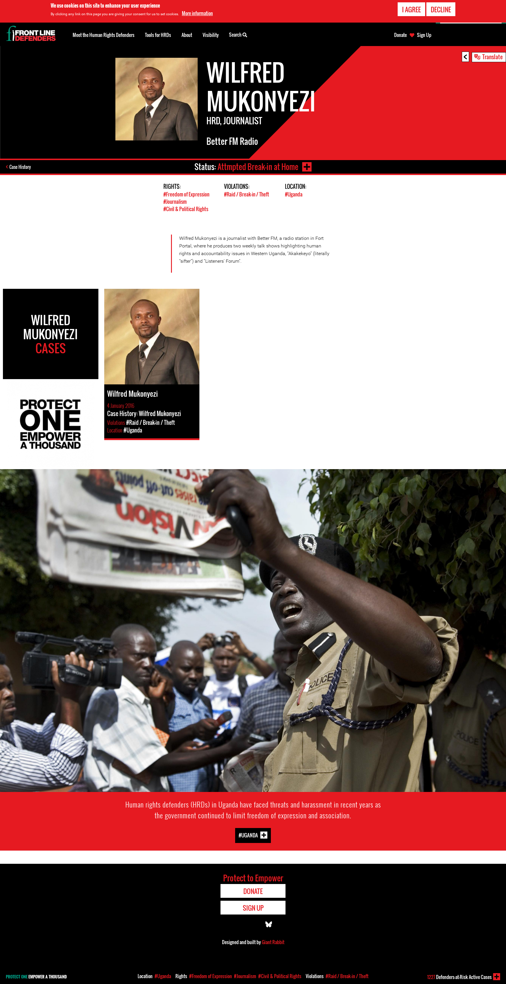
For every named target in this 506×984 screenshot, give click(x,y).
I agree (411, 9)
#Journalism (175, 201)
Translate (492, 56)
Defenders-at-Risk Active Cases (459, 976)
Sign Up (424, 35)
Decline (441, 9)
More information (197, 13)
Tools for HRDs (158, 34)
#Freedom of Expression (186, 194)
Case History (20, 167)
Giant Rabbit (273, 942)
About (187, 34)
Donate (400, 35)
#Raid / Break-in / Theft (246, 194)
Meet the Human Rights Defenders (103, 34)
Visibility (211, 34)
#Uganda (293, 194)
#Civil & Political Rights (185, 209)
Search (235, 34)
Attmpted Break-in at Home (258, 166)
